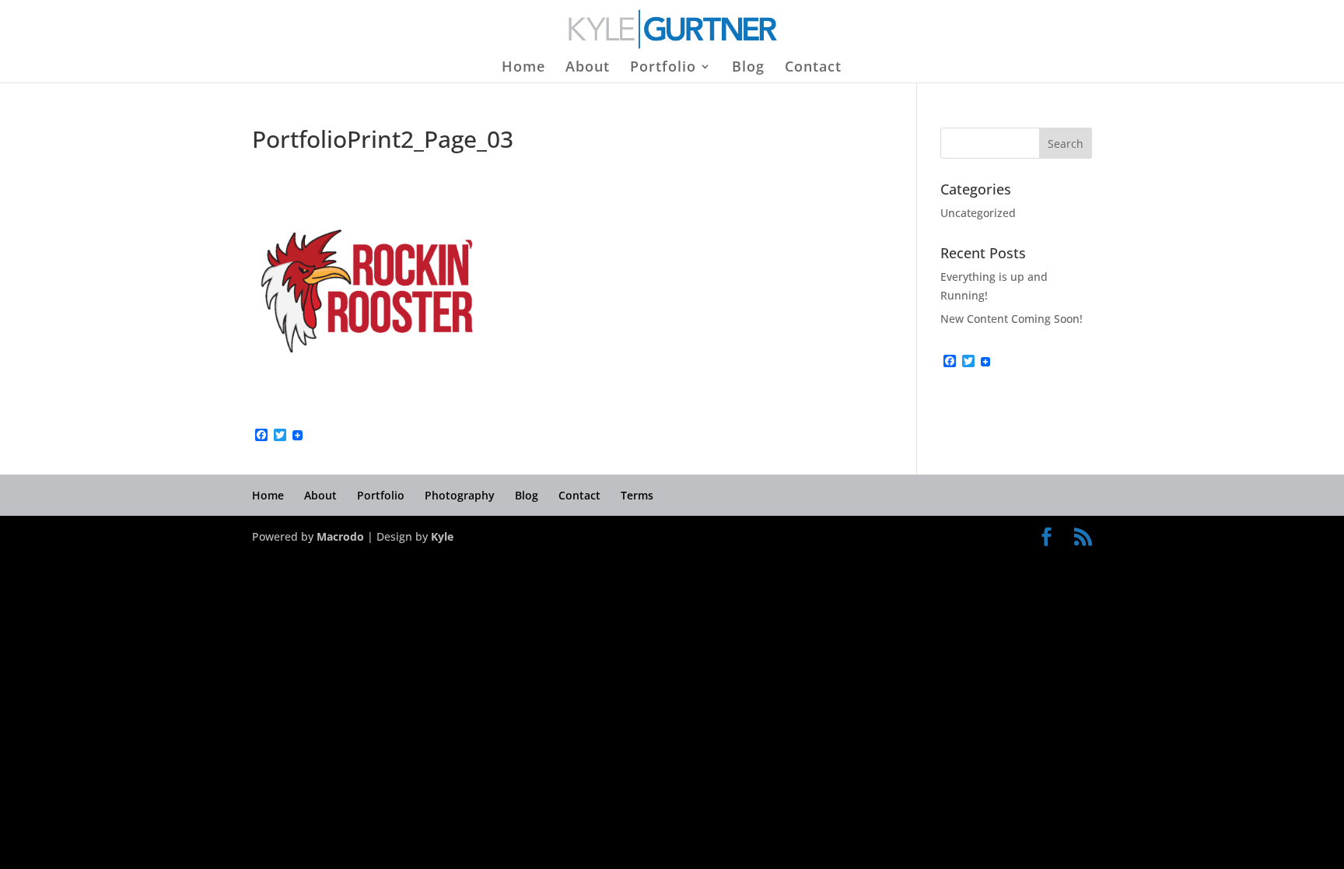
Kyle (442, 536)
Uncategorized (978, 212)
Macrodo (340, 536)
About (587, 68)
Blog (748, 68)
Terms (637, 495)
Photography (460, 495)
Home (523, 68)
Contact (813, 68)
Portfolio (663, 68)
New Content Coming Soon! (1011, 318)
